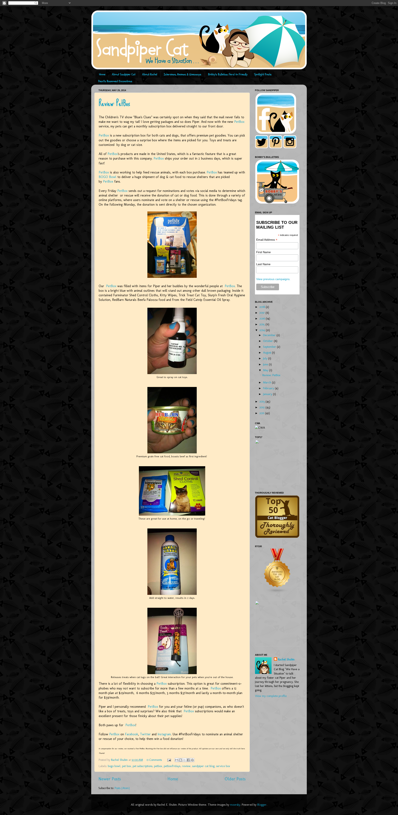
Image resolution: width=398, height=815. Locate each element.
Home (102, 74)
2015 (263, 324)
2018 (263, 307)
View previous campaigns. (273, 279)
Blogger (262, 804)
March (267, 382)
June (266, 364)
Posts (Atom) (122, 788)
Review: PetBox (114, 103)
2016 (263, 318)
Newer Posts (109, 778)
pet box (126, 766)
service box (223, 766)
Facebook (131, 734)
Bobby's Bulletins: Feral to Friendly (228, 74)
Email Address (266, 240)
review (186, 766)
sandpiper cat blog (203, 766)
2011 (262, 413)
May (266, 370)
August (267, 352)
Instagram (164, 734)
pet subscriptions (142, 766)
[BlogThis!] (180, 760)
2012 (263, 407)
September (270, 347)
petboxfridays (172, 766)
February (269, 388)
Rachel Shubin (286, 659)
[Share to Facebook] (188, 760)
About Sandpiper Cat (123, 74)
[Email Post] (169, 760)
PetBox (239, 122)
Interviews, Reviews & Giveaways (182, 74)
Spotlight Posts (263, 74)
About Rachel (149, 74)
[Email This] (177, 760)
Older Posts (235, 778)
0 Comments (154, 760)
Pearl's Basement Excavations (115, 81)
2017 (263, 313)
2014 (263, 330)
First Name (263, 252)
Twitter (145, 734)
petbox (158, 766)
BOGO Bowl (107, 177)
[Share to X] (184, 760)
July (265, 358)
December (270, 335)
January (268, 394)
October (268, 341)
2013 (263, 401)
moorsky (235, 804)
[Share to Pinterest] (192, 760)
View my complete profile (271, 696)
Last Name (263, 264)
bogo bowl (114, 766)
